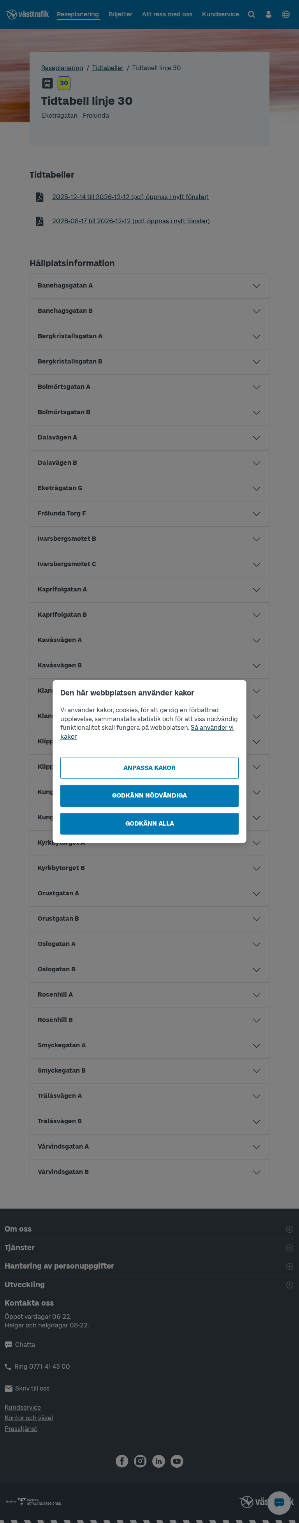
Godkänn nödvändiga (149, 795)
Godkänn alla (149, 823)
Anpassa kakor (149, 767)
